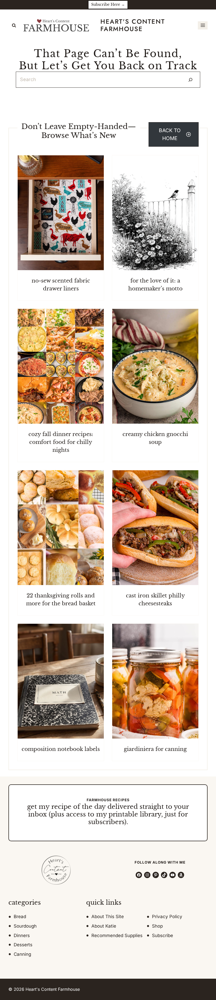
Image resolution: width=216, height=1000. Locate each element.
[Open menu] (203, 25)
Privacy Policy (167, 916)
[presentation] (61, 212)
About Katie (103, 926)
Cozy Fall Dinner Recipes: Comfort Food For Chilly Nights (60, 442)
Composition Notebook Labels (61, 749)
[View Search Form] (14, 25)
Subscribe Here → (108, 4)
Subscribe (162, 935)
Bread (20, 916)
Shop (157, 926)
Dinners (22, 935)
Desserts (23, 944)
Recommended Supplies (117, 935)
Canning (22, 954)
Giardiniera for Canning (155, 749)
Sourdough (25, 926)
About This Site (107, 916)
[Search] (190, 79)
